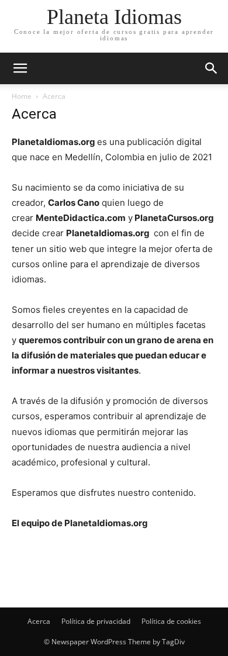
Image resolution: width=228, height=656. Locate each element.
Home (22, 96)
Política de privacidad (95, 621)
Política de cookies (171, 621)
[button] (211, 68)
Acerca (38, 621)
